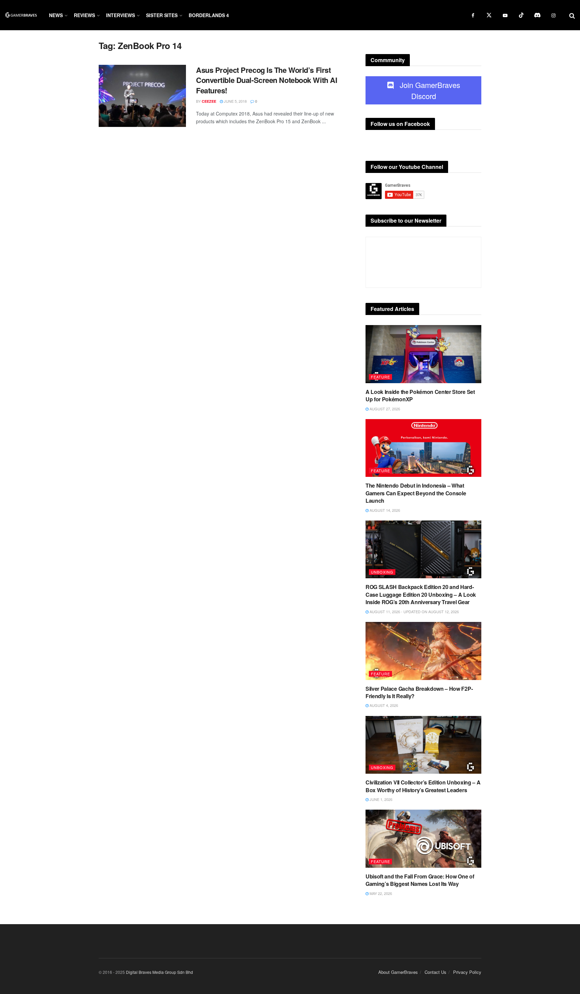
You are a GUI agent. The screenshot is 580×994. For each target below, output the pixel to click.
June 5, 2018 (235, 101)
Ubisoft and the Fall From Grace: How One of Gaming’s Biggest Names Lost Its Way (420, 880)
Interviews (120, 15)
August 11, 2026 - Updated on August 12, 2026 (414, 611)
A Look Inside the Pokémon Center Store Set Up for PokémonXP (420, 395)
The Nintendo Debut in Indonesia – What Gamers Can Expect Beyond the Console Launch (416, 493)
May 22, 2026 (380, 893)
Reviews (84, 15)
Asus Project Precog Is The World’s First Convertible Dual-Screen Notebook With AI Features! (266, 80)
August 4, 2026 (383, 705)
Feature (380, 376)
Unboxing (382, 572)
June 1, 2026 (380, 799)
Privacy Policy (467, 972)
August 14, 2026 (384, 510)
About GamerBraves (398, 972)
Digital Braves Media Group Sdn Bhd (159, 972)
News (56, 15)
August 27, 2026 (384, 408)
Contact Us (435, 972)
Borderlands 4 (209, 15)
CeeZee (209, 101)
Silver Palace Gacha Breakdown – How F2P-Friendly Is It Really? (419, 692)
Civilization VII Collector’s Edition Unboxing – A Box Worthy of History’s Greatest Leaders (423, 786)
